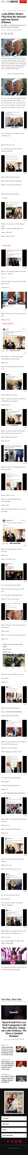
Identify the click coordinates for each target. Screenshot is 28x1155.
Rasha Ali (3, 30)
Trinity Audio (16, 73)
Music (2, 1045)
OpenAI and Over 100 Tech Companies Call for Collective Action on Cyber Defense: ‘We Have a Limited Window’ (14, 1029)
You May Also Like (11, 999)
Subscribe (23, 1)
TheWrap (6, 1118)
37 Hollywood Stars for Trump (11, 969)
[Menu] (3, 2)
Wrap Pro (6, 1124)
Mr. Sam (5, 198)
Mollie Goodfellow (8, 323)
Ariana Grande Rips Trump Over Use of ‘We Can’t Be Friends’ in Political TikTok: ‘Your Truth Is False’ (7, 1050)
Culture (3, 1059)
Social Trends (22, 10)
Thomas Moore (7, 245)
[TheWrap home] (12, 2)
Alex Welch (8, 1039)
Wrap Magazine (8, 1135)
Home (4, 10)
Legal (4, 1129)
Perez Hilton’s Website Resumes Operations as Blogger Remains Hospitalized (8, 1079)
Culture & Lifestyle (12, 10)
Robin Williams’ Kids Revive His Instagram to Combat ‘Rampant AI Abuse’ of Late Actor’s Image (7, 1065)
